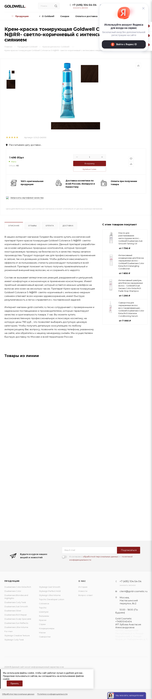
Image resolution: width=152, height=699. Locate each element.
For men (8, 631)
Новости (82, 591)
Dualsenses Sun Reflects (16, 623)
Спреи (42, 624)
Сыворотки (44, 636)
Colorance (44, 603)
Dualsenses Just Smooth (16, 606)
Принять (15, 683)
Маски (42, 632)
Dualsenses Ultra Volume (16, 627)
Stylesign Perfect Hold (50, 591)
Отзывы (32, 226)
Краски (42, 620)
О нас (82, 581)
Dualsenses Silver (12, 610)
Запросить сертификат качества (26, 198)
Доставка (68, 226)
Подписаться (129, 550)
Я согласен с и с (101, 558)
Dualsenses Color (12, 591)
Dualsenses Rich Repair (15, 615)
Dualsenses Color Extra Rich (17, 587)
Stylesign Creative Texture (17, 635)
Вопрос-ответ (85, 595)
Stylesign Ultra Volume (50, 595)
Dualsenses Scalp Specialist (17, 619)
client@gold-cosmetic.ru (133, 591)
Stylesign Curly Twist (14, 639)
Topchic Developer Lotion (51, 599)
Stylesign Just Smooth (49, 587)
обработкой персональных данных (100, 556)
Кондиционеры (46, 628)
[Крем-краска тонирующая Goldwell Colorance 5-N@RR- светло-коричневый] (75, 91)
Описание (13, 226)
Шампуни (43, 612)
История (82, 587)
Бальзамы (44, 616)
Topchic (43, 607)
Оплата (50, 226)
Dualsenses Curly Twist (15, 602)
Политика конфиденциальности (52, 694)
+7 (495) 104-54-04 (84, 5)
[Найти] (56, 6)
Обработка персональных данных (18, 694)
